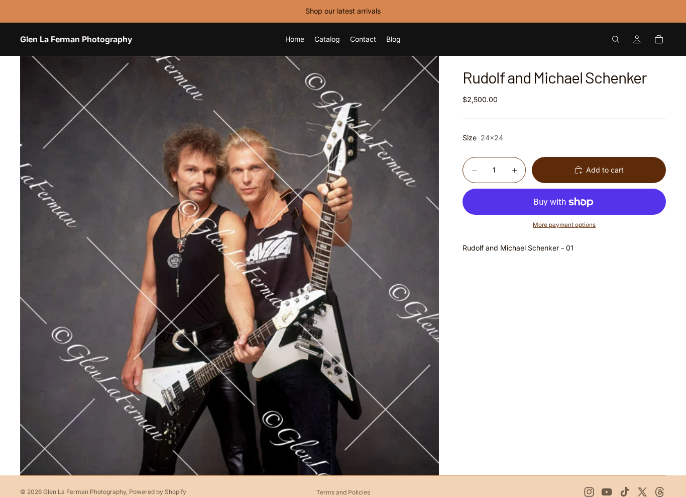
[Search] (616, 39)
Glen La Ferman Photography (84, 491)
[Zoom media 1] (229, 265)
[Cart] (659, 39)
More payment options (564, 224)
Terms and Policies (343, 492)
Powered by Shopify (157, 491)
